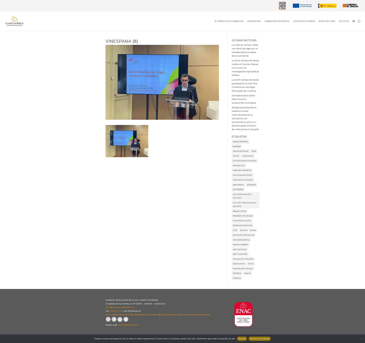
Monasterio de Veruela (243, 216)
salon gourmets (240, 249)
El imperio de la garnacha (229, 21)
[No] (361, 338)
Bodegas (237, 146)
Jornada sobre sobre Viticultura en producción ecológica (244, 99)
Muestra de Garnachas (242, 225)
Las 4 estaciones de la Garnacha (242, 196)
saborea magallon (240, 244)
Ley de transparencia (169, 314)
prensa (253, 230)
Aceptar (242, 338)
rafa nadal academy (241, 240)
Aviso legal (111, 314)
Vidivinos (237, 278)
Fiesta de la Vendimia (242, 170)
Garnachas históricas (277, 21)
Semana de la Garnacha (243, 259)
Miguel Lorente (239, 211)
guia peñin (251, 185)
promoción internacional (243, 235)
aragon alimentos (240, 141)
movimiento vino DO (242, 221)
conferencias (247, 156)
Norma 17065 (204, 314)
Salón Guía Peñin (240, 254)
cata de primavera (240, 151)
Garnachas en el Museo (243, 180)
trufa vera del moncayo (243, 268)
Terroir (251, 264)
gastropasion (238, 185)
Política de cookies (149, 314)
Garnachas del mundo (242, 175)
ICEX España (238, 189)
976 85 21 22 (116, 311)
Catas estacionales (304, 21)
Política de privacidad (127, 314)
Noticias (344, 21)
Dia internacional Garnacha (244, 161)
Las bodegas (254, 21)
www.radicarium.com (128, 325)
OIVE (235, 230)
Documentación (189, 314)
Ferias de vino (239, 165)
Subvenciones (239, 264)
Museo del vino (327, 21)
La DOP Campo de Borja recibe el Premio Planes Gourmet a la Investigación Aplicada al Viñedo (245, 67)
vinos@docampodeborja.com (120, 307)
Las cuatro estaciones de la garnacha (244, 204)
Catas (253, 151)
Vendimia (237, 273)
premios (243, 230)
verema (247, 273)
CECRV (236, 156)
